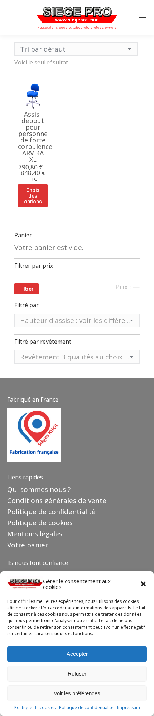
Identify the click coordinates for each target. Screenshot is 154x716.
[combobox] (77, 320)
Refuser (77, 674)
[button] (143, 583)
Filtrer (26, 289)
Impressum (128, 708)
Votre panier (27, 545)
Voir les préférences (77, 693)
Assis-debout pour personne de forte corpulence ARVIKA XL (35, 137)
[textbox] (77, 320)
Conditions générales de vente (56, 500)
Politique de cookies (35, 708)
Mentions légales (34, 533)
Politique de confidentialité (86, 708)
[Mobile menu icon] (142, 17)
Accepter (77, 654)
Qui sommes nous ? (39, 489)
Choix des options (33, 195)
